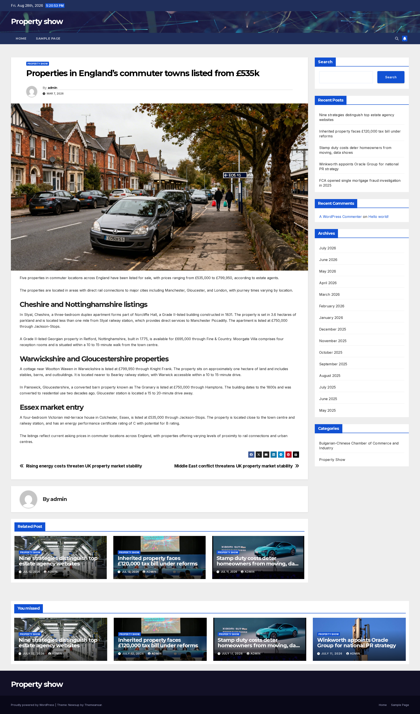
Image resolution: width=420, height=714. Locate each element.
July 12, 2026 (34, 653)
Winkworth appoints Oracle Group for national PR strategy (356, 643)
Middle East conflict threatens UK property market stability (233, 466)
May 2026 (327, 271)
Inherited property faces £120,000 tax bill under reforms (157, 561)
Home (21, 38)
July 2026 (327, 248)
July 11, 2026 (233, 653)
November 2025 (333, 341)
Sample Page (48, 38)
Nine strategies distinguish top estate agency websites (58, 561)
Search (325, 62)
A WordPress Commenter (340, 216)
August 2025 (330, 375)
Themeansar (93, 705)
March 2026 (329, 294)
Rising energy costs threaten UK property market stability (84, 466)
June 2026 (328, 259)
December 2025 (332, 329)
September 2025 (333, 364)
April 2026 (328, 283)
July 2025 (327, 387)
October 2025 (330, 352)
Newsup (73, 705)
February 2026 (332, 306)
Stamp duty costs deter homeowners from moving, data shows (258, 563)
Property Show (38, 63)
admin (52, 88)
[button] (397, 38)
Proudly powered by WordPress (33, 705)
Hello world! (378, 216)
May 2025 (327, 410)
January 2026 (331, 317)
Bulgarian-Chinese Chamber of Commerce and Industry (359, 445)
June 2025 (328, 399)
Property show (37, 21)
